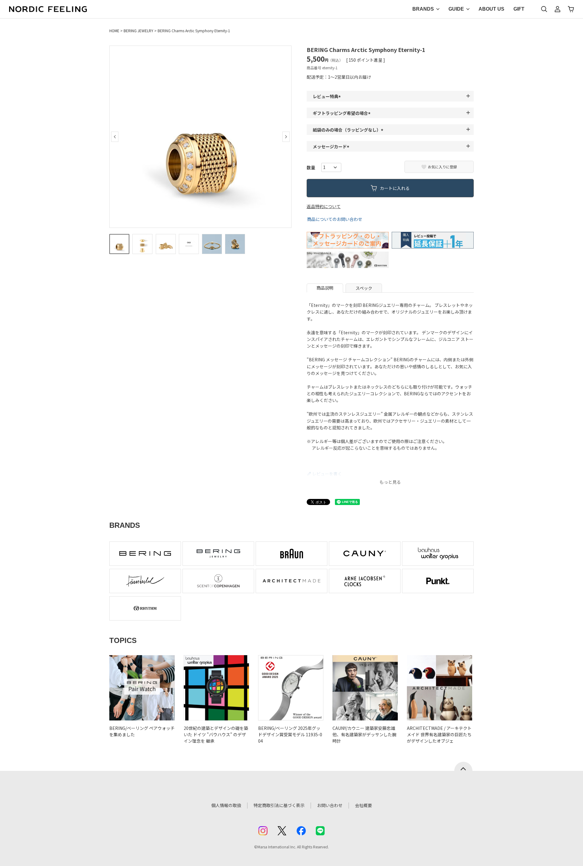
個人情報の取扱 (226, 805)
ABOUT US (491, 9)
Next (286, 137)
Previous (114, 137)
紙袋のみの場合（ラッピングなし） (349, 130)
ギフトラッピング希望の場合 (342, 113)
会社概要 (363, 805)
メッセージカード (332, 146)
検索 (544, 9)
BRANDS (423, 9)
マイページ (557, 9)
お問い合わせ (330, 805)
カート (571, 9)
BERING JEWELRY (138, 30)
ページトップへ (463, 766)
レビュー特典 (328, 96)
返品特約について (324, 206)
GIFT (518, 9)
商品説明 (324, 288)
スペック (364, 288)
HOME (114, 30)
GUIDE (456, 9)
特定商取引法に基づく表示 (279, 805)
